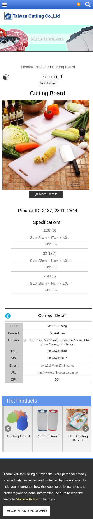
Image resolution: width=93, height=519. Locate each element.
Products (42, 67)
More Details (48, 194)
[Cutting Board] (22, 420)
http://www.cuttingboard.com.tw (57, 372)
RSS (79, 4)
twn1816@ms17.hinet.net (57, 365)
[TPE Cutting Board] (52, 420)
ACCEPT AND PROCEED (27, 511)
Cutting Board (63, 67)
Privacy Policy (27, 499)
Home (26, 67)
